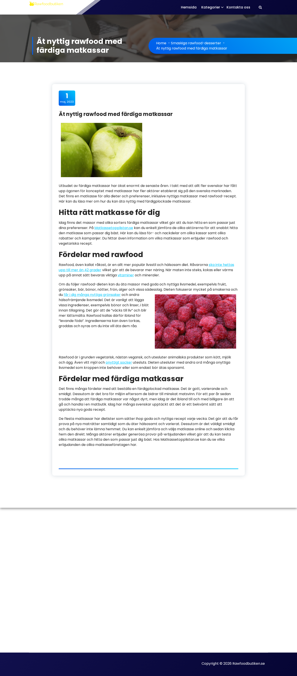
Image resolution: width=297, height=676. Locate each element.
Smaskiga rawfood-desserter (196, 43)
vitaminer (126, 275)
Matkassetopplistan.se (113, 227)
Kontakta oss (238, 7)
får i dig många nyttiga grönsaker (92, 294)
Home (161, 43)
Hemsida (189, 7)
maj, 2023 (67, 98)
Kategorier (210, 7)
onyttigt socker (119, 362)
